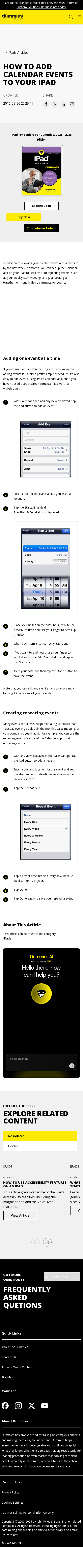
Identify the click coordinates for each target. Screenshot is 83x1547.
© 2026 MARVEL (12, 1543)
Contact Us (9, 1357)
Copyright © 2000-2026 (17, 1521)
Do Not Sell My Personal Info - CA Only (28, 1512)
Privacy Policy (10, 1492)
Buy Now (24, 217)
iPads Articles (18, 52)
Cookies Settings (12, 1502)
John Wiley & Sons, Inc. (51, 1521)
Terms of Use (11, 1482)
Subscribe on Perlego (41, 228)
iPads (7, 938)
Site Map (7, 1377)
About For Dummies (15, 1347)
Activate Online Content (17, 1367)
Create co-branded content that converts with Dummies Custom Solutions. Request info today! (41, 5)
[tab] (40, 1136)
